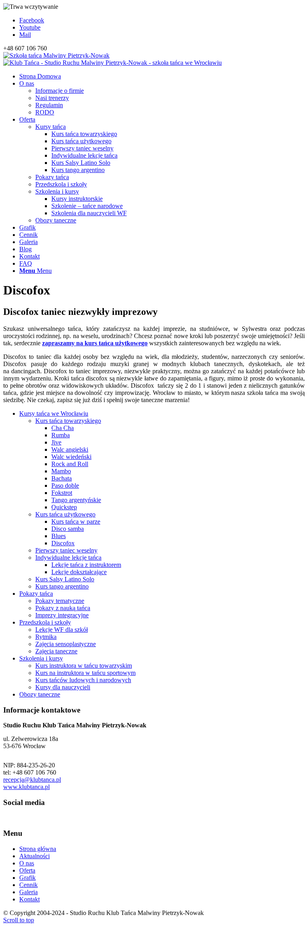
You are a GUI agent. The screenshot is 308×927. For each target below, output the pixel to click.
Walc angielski (69, 449)
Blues (58, 536)
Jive (56, 442)
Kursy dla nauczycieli (62, 687)
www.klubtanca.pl (26, 786)
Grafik (27, 877)
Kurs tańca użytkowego (65, 514)
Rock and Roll (69, 463)
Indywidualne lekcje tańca (68, 557)
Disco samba (67, 528)
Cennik (28, 884)
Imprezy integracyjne (62, 615)
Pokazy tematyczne (59, 600)
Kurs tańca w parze (75, 521)
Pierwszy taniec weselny (66, 550)
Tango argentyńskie (76, 500)
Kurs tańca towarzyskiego (68, 420)
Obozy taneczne (39, 694)
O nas (26, 863)
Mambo (61, 471)
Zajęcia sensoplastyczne (65, 644)
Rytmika (46, 636)
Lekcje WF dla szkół (61, 629)
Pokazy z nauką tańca (62, 608)
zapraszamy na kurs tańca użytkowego (95, 343)
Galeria (28, 892)
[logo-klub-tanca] (112, 59)
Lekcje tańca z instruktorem (86, 564)
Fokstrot (61, 492)
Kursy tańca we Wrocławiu (53, 413)
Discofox (63, 543)
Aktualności (34, 856)
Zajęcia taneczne (56, 651)
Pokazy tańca (36, 593)
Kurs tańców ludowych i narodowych (83, 680)
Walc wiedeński (71, 456)
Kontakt (29, 899)
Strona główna (37, 848)
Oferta (27, 870)
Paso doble (65, 485)
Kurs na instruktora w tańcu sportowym (85, 672)
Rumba (60, 435)
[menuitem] (162, 76)
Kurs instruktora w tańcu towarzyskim (83, 665)
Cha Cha (62, 427)
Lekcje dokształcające (79, 572)
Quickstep (64, 507)
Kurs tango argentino (62, 586)
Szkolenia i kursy (41, 658)
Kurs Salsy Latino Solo (64, 579)
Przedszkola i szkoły (45, 622)
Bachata (61, 478)
